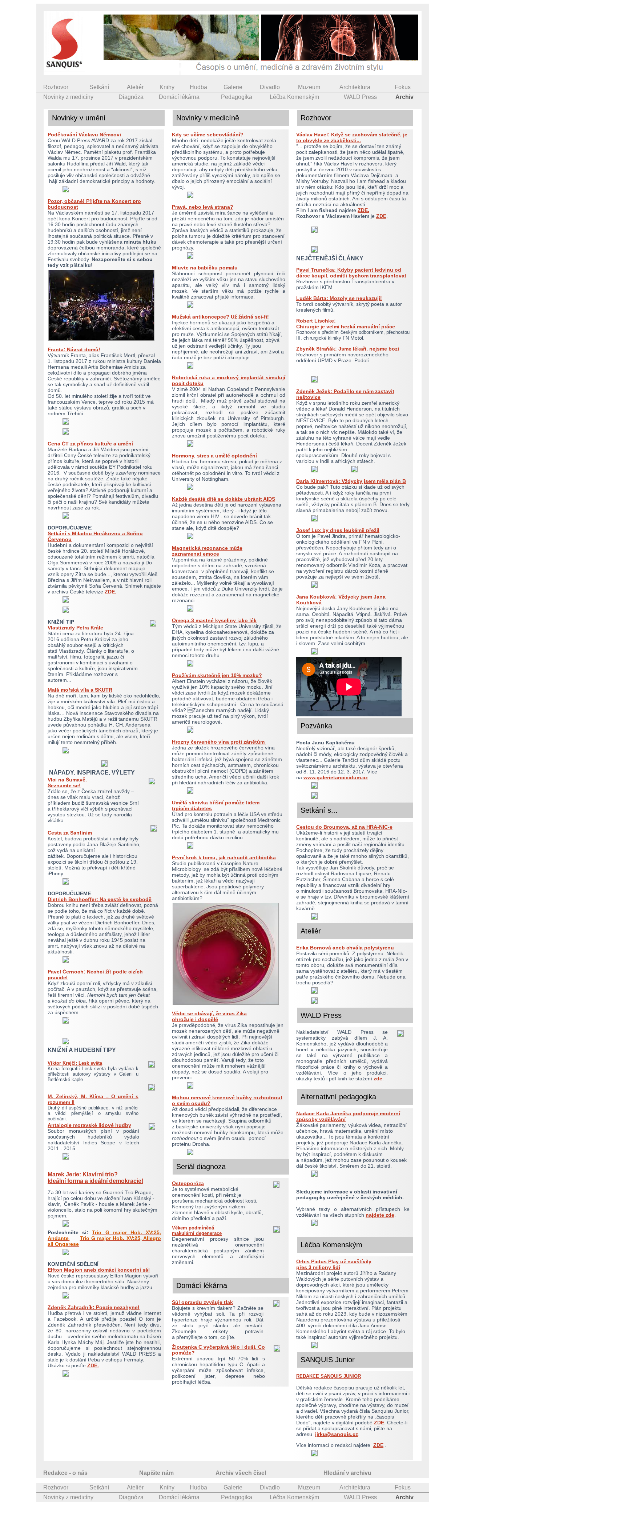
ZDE (381, 216)
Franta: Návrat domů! (74, 349)
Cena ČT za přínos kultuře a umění (90, 444)
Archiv (404, 97)
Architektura (354, 87)
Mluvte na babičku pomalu (205, 268)
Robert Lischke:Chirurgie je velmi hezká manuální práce (345, 323)
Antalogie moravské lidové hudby (89, 1125)
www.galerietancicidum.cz (335, 777)
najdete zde (380, 1215)
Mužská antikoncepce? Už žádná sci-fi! (220, 317)
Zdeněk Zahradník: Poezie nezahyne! (94, 1307)
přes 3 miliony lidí (318, 1267)
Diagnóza (131, 97)
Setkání (99, 87)
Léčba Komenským (294, 97)
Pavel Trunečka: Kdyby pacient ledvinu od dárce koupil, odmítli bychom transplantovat (351, 273)
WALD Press (360, 97)
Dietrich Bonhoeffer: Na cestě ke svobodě (100, 899)
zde (378, 1078)
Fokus (403, 87)
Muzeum (309, 87)
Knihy (167, 87)
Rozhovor (55, 87)
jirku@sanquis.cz (336, 1434)
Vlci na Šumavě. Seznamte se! (67, 782)
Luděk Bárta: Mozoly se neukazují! (339, 298)
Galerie (233, 87)
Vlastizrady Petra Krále (75, 628)
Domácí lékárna (179, 97)
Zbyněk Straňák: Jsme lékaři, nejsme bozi (347, 349)
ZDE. (110, 592)
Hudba (198, 87)
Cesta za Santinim (70, 833)
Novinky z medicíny (68, 97)
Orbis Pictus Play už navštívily (333, 1261)
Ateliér (135, 87)
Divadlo (270, 87)
